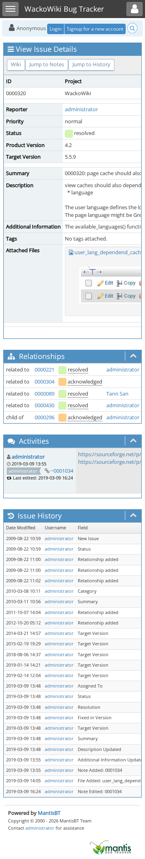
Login (56, 28)
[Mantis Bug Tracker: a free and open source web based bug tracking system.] (110, 847)
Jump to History (91, 64)
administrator (81, 109)
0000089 (44, 393)
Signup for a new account (95, 28)
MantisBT (49, 812)
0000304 (44, 381)
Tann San (117, 393)
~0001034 (62, 470)
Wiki (16, 64)
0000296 (44, 417)
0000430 (44, 405)
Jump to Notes (46, 64)
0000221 (44, 369)
